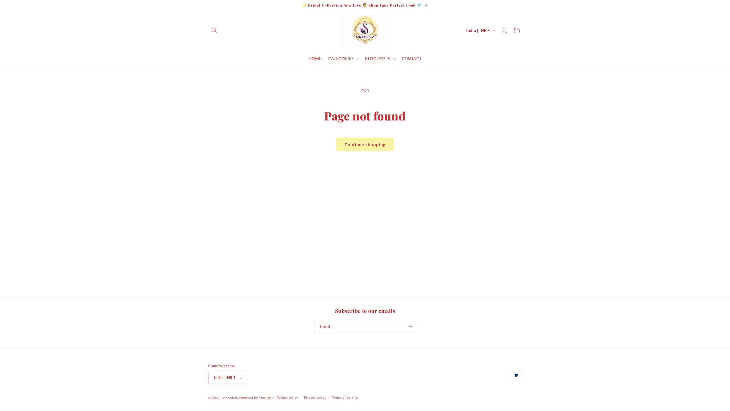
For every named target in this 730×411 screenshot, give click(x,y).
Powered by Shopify (255, 398)
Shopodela (230, 398)
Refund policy (287, 397)
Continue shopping (365, 144)
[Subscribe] (409, 326)
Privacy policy (315, 397)
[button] (214, 30)
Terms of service (345, 397)
